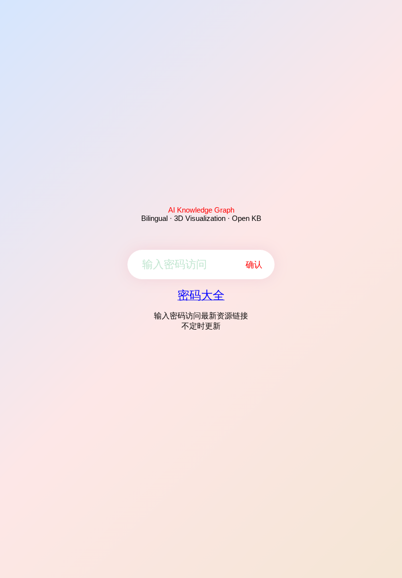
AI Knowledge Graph (201, 210)
